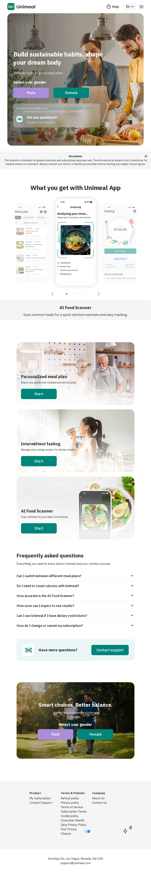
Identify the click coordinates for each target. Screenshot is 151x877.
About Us (98, 798)
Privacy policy (70, 802)
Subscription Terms (74, 811)
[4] (78, 293)
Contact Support (40, 802)
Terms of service (72, 807)
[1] (69, 293)
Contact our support (41, 122)
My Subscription (40, 798)
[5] (81, 293)
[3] (75, 293)
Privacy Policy (76, 108)
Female (71, 92)
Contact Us (99, 802)
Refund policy (70, 798)
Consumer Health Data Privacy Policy (73, 822)
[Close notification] (146, 156)
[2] (72, 293)
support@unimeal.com (75, 863)
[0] (66, 293)
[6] (84, 293)
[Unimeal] (21, 6)
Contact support (110, 649)
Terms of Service (58, 108)
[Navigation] (141, 6)
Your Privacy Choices (69, 831)
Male (31, 92)
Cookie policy (69, 816)
